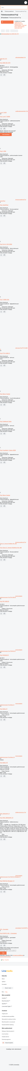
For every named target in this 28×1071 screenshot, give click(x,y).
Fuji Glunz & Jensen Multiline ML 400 (11, 547)
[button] (25, 2)
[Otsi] (25, 7)
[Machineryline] (2, 11)
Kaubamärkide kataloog (8, 1024)
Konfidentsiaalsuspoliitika (8, 1016)
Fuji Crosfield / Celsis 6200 (8, 450)
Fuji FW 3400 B (4, 601)
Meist (3, 978)
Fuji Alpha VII (4, 762)
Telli (3, 953)
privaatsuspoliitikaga (18, 955)
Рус (6, 991)
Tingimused (5, 1013)
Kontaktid (4, 984)
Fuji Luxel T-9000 (5, 116)
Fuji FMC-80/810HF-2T (6, 818)
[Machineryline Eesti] (10, 2)
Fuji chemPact (4, 205)
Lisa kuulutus (5, 134)
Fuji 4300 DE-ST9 (5, 63)
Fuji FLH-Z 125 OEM (6, 244)
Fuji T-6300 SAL (4, 299)
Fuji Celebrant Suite (5, 421)
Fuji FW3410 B (4, 655)
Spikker (4, 981)
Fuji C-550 (3, 151)
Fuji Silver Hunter (5, 394)
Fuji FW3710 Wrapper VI (7, 881)
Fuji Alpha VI (3, 709)
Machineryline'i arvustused (8, 1022)
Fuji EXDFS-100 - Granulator (8, 933)
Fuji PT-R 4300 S (5, 353)
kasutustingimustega (5, 956)
